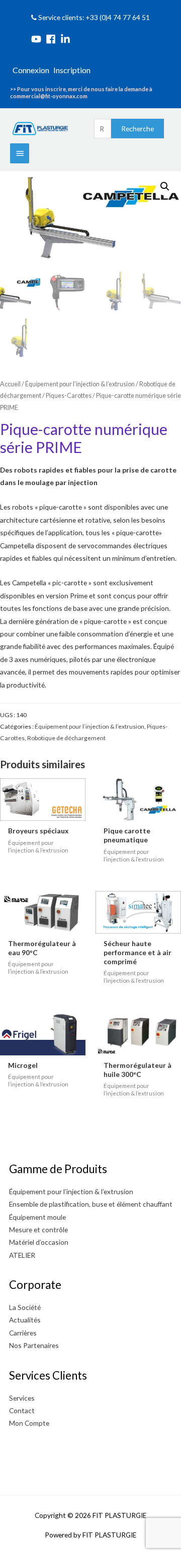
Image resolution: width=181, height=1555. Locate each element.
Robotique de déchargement (66, 738)
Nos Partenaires (34, 1345)
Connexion (31, 70)
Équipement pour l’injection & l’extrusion (80, 384)
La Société (25, 1307)
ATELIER (22, 1255)
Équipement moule (37, 1217)
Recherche (137, 128)
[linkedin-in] (66, 39)
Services (22, 1398)
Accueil (10, 384)
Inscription (71, 70)
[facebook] (52, 39)
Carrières (23, 1332)
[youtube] (37, 39)
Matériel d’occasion (38, 1242)
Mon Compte (29, 1423)
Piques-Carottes (69, 395)
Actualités (25, 1319)
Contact (22, 1410)
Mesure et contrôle (38, 1229)
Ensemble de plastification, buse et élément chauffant (90, 1204)
